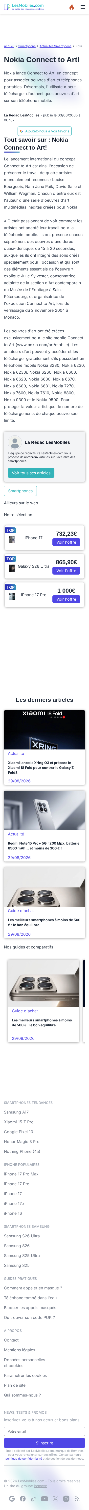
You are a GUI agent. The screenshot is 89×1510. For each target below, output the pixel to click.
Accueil (9, 46)
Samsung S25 (17, 1265)
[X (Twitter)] (55, 1498)
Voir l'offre (66, 542)
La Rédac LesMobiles (22, 115)
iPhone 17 (13, 1193)
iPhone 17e (14, 1203)
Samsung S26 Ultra (22, 1235)
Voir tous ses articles (31, 472)
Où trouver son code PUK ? (29, 1317)
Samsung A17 (16, 1112)
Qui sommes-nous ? (22, 1395)
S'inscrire (44, 1442)
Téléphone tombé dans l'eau (30, 1297)
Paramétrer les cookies (25, 1375)
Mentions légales (19, 1349)
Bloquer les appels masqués (30, 1307)
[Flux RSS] (77, 1498)
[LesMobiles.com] (24, 6)
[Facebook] (22, 1498)
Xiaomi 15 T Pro (19, 1121)
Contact (11, 1340)
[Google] (11, 1498)
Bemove (40, 1486)
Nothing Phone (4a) (22, 1151)
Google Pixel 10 (18, 1131)
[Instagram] (66, 1498)
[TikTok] (33, 1498)
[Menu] (83, 7)
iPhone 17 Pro (16, 1183)
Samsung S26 (17, 1245)
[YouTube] (44, 1498)
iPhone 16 (13, 1213)
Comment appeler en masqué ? (33, 1287)
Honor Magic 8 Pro (22, 1141)
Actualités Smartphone (55, 46)
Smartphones (20, 490)
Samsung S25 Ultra (22, 1255)
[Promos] (72, 7)
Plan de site (14, 1385)
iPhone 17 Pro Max (21, 1173)
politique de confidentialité (23, 1458)
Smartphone (27, 46)
